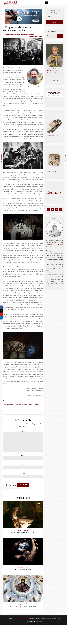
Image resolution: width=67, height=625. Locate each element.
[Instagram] (48, 209)
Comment (23, 431)
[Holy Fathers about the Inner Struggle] (23, 514)
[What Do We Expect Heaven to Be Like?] (23, 588)
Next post (65, 158)
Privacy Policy (38, 621)
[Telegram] (60, 209)
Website (23, 473)
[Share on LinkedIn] (1, 318)
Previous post (1, 158)
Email (23, 464)
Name (23, 455)
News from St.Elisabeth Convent (24, 404)
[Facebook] (52, 209)
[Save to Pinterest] (1, 314)
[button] (51, 105)
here (50, 274)
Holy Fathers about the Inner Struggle (23, 532)
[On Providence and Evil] (23, 551)
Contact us (30, 621)
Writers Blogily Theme (53, 618)
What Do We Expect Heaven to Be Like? (23, 606)
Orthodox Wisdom (8, 404)
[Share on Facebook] (1, 307)
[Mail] (56, 209)
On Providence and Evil (23, 569)
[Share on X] (1, 310)
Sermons (37, 404)
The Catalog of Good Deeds (21, 618)
